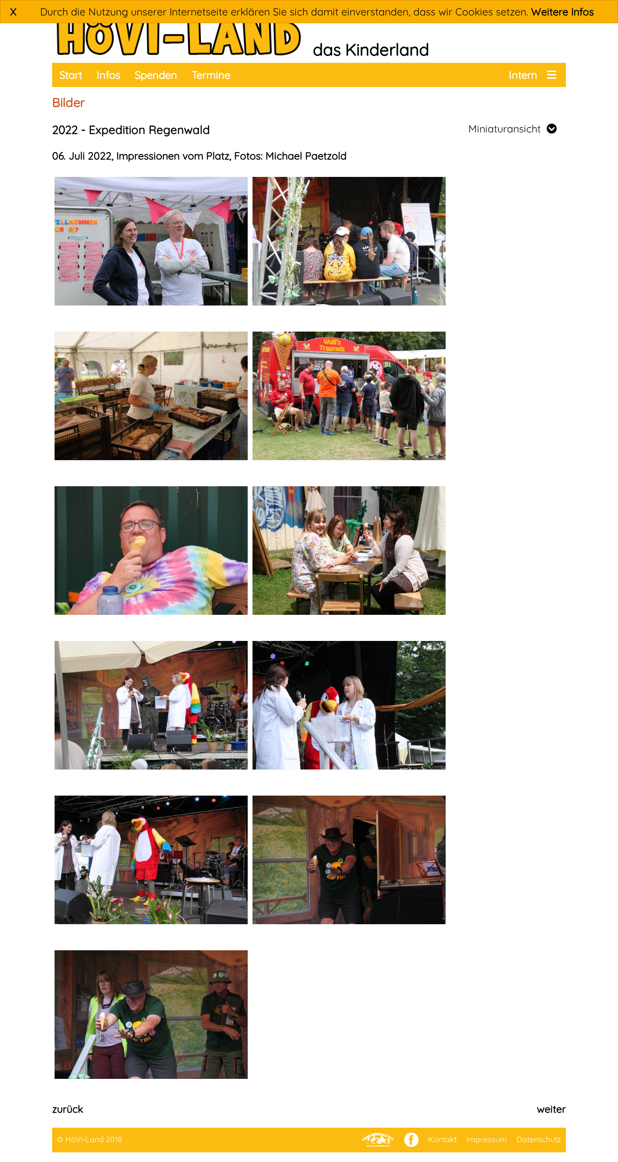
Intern (523, 75)
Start (70, 75)
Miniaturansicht (507, 128)
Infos (108, 75)
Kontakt (442, 1139)
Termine (211, 75)
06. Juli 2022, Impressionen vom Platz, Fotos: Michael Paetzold (199, 155)
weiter (551, 1109)
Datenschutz (539, 1139)
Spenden (156, 75)
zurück (67, 1109)
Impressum (486, 1139)
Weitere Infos (562, 11)
